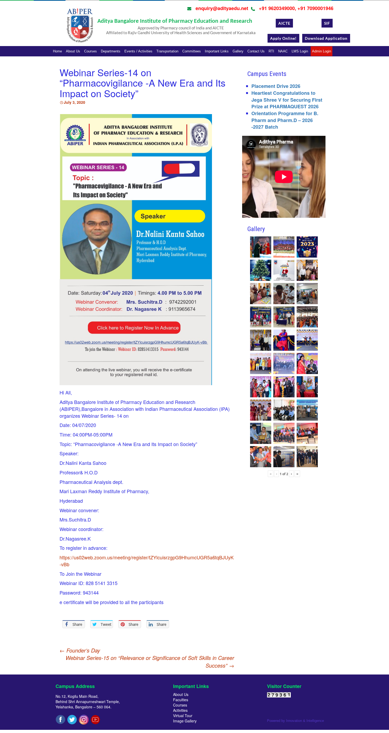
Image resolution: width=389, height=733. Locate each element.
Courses (90, 51)
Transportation (167, 51)
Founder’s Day (80, 650)
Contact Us (256, 51)
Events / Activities (138, 51)
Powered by (295, 721)
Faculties (180, 699)
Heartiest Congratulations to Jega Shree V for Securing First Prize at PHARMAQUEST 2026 (286, 99)
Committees (191, 51)
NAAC (283, 51)
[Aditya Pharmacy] (80, 27)
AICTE (284, 23)
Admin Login (321, 51)
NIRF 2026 (307, 23)
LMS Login (300, 51)
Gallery (238, 51)
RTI (271, 51)
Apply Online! (283, 38)
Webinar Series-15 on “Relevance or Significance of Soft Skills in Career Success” (150, 661)
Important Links (217, 51)
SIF (327, 23)
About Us (73, 51)
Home (57, 51)
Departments (110, 51)
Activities (180, 710)
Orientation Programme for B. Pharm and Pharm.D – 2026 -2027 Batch (284, 120)
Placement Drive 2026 (275, 86)
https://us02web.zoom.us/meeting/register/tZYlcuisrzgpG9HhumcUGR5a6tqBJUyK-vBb (147, 561)
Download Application (326, 38)
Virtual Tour (182, 715)
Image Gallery (185, 720)
